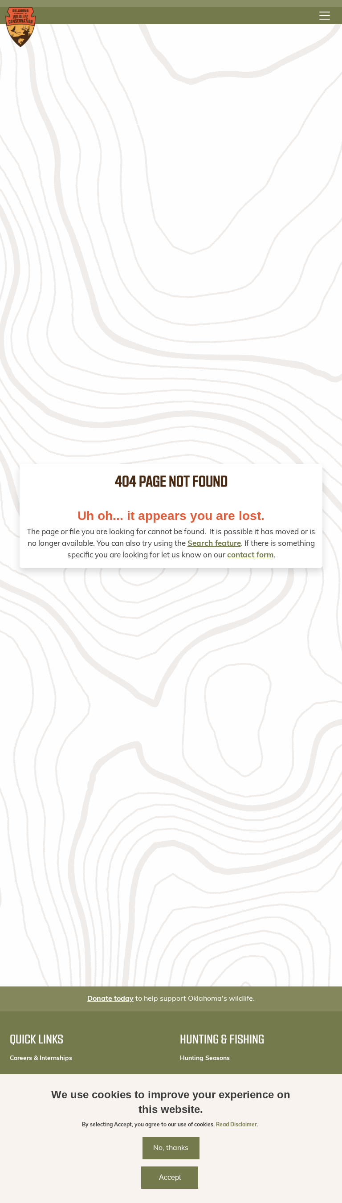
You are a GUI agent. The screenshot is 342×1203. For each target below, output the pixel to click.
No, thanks (170, 1148)
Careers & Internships (41, 1058)
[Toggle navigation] (325, 15)
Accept (170, 1177)
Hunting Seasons (205, 1058)
